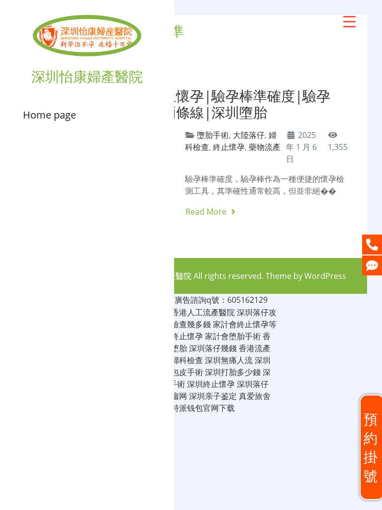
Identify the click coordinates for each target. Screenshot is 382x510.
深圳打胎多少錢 (233, 372)
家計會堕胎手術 (233, 336)
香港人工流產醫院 (203, 312)
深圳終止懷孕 (211, 384)
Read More (207, 211)
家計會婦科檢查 (175, 360)
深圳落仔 (253, 384)
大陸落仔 (249, 134)
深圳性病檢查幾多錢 (175, 324)
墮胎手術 (213, 134)
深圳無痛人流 (229, 360)
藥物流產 (265, 146)
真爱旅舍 (255, 395)
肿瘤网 (175, 395)
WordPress (325, 275)
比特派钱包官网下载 (199, 407)
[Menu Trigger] (349, 21)
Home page (49, 115)
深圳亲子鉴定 (213, 395)
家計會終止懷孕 (175, 336)
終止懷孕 (229, 146)
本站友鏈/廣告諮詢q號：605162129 (204, 299)
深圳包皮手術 (179, 372)
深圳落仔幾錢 (213, 348)
